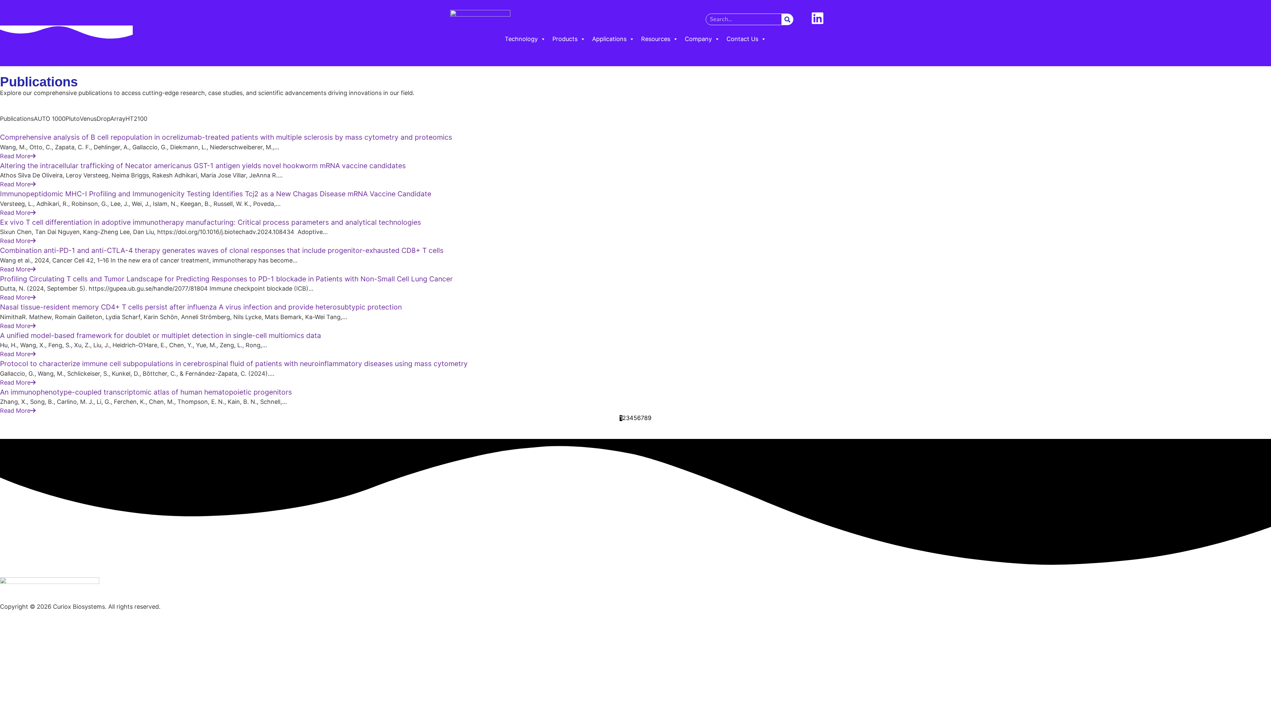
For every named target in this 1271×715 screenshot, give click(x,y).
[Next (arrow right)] (1259, 357)
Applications (609, 38)
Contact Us (742, 38)
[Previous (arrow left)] (11, 357)
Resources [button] (655, 38)
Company (698, 38)
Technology (521, 38)
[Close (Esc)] (1263, 7)
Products (565, 38)
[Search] (787, 19)
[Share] (1249, 7)
